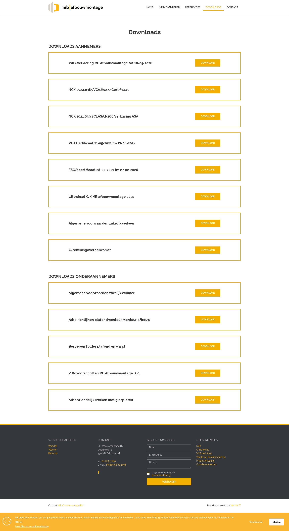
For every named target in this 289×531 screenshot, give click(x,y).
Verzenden (169, 481)
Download (208, 63)
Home (150, 7)
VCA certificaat (204, 453)
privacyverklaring (161, 475)
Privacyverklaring (205, 460)
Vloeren (52, 449)
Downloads (213, 7)
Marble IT (235, 505)
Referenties (192, 7)
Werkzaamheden (169, 7)
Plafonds (53, 453)
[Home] (75, 7)
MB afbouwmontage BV (70, 505)
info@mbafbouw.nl (116, 464)
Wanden (52, 446)
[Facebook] (99, 472)
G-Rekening (202, 449)
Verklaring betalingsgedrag (211, 457)
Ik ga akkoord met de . (163, 473)
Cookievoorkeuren (206, 464)
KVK (198, 446)
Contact (232, 7)
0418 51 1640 (109, 461)
